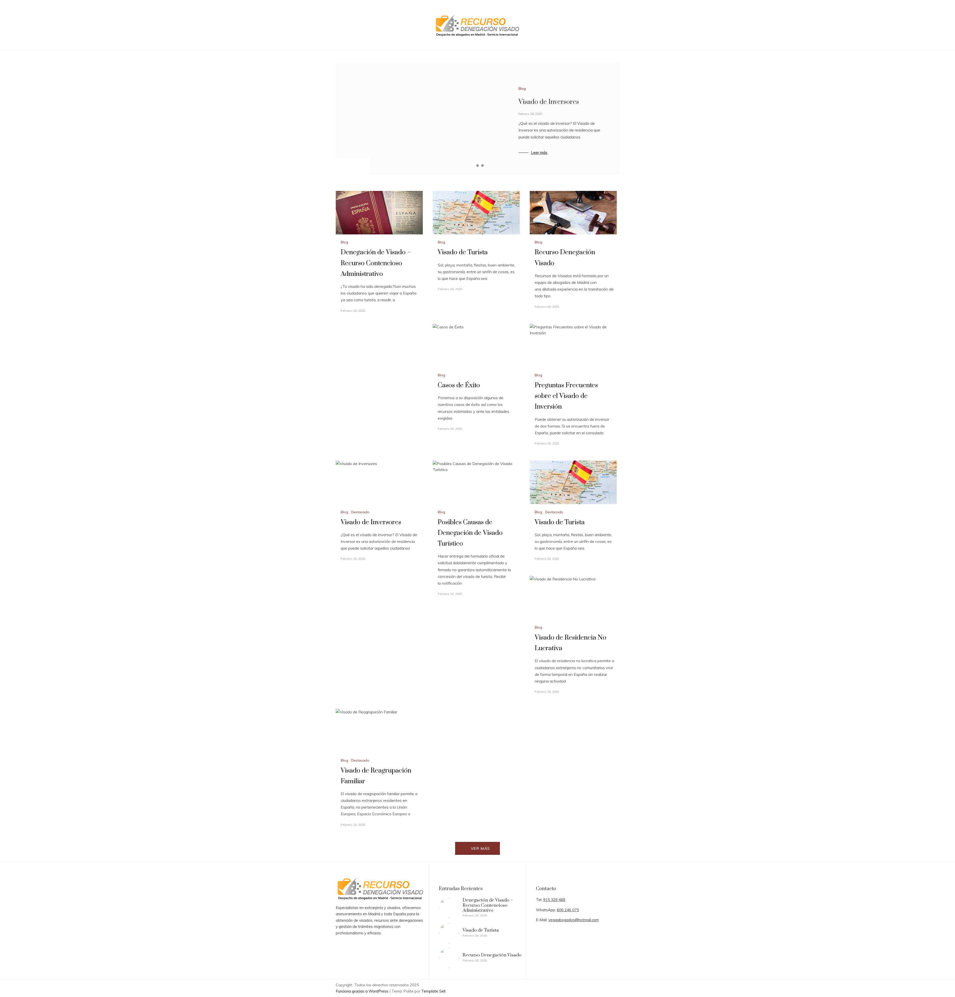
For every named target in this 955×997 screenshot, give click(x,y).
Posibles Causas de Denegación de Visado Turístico (470, 533)
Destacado (360, 512)
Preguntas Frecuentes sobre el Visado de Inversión (566, 396)
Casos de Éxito (459, 385)
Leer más (539, 152)
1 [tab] (472, 165)
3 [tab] (482, 165)
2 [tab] (477, 165)
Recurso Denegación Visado (492, 955)
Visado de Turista (463, 252)
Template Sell (433, 991)
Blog (522, 88)
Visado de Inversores (549, 102)
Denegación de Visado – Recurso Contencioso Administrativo (376, 263)
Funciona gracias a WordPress (362, 991)
